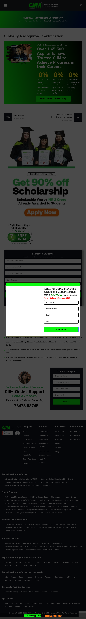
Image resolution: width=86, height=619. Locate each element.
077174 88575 (55, 616)
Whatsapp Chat (34, 615)
